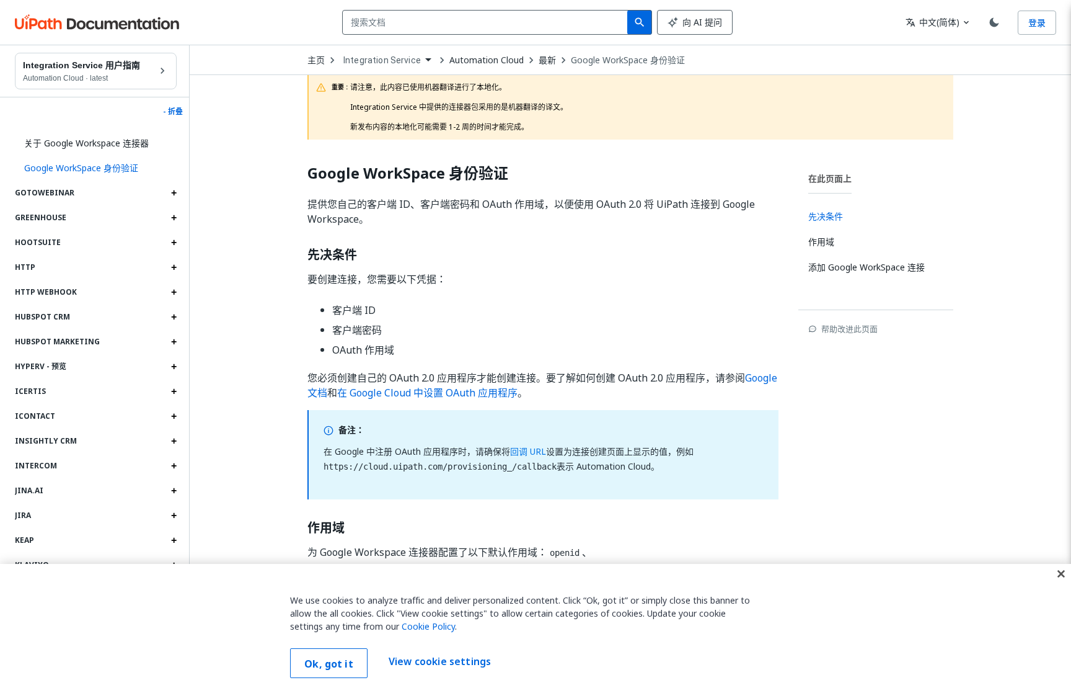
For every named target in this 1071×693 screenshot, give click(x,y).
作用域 (326, 528)
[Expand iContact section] (173, 416)
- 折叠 (173, 111)
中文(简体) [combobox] (932, 22)
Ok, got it (328, 663)
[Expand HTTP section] (173, 267)
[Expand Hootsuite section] (173, 242)
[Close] (1061, 574)
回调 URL (528, 451)
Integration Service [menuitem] (382, 60)
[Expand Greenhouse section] (173, 217)
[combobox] (487, 22)
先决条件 (332, 255)
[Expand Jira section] (173, 515)
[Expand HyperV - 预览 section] (173, 366)
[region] (535, 628)
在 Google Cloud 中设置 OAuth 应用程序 (427, 392)
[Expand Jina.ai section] (173, 490)
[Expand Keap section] (173, 540)
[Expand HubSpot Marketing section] (173, 341)
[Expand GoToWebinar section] (173, 193)
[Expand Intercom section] (173, 466)
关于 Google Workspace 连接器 (86, 143)
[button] (96, 168)
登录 (1037, 22)
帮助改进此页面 (849, 329)
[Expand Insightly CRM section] (173, 441)
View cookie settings (440, 662)
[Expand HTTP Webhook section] (173, 292)
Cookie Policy (428, 626)
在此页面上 (830, 178)
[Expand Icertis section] (173, 391)
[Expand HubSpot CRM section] (173, 317)
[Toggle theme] (994, 22)
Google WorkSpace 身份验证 (628, 60)
